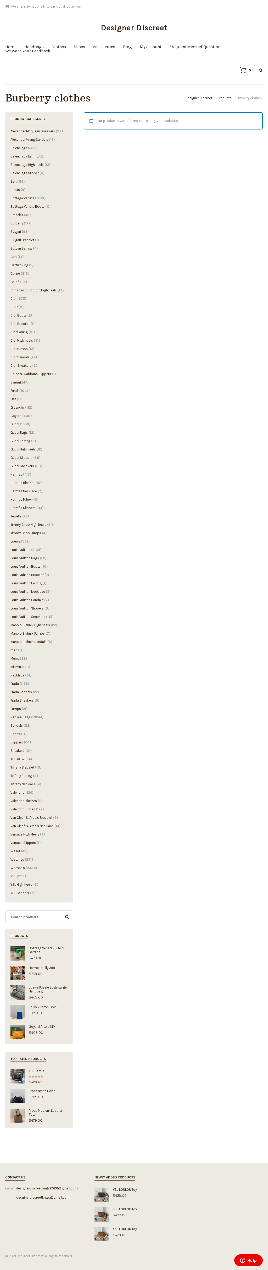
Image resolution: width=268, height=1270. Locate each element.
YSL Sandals (19, 893)
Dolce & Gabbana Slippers (30, 374)
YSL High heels (21, 885)
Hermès (16, 474)
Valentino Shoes (22, 809)
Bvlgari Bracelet (22, 240)
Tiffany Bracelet (22, 767)
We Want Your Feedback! (28, 50)
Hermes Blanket (22, 483)
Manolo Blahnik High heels (30, 625)
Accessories (104, 46)
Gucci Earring (20, 441)
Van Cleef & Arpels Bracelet (31, 818)
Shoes (79, 46)
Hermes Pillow (20, 499)
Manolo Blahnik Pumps (27, 633)
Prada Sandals (21, 692)
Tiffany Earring (21, 776)
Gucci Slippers (21, 458)
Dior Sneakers (20, 366)
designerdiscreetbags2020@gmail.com (47, 1188)
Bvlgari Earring (21, 248)
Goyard (15, 416)
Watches (17, 859)
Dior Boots (18, 315)
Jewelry (15, 516)
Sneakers (17, 751)
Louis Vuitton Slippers (27, 608)
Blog (127, 46)
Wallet (15, 851)
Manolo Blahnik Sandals (28, 642)
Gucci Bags (19, 432)
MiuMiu (15, 667)
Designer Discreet (134, 27)
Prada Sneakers (22, 700)
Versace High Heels (24, 834)
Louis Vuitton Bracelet (27, 575)
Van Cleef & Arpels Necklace (32, 826)
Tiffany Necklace (23, 784)
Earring (15, 382)
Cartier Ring (19, 265)
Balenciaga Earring (24, 156)
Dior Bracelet (20, 324)
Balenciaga (18, 148)
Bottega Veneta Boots (27, 206)
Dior (13, 299)
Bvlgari (15, 232)
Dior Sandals (20, 357)
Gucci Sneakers (22, 466)
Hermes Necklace (23, 491)
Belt (13, 181)
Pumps (15, 709)
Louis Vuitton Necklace (27, 592)
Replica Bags (20, 717)
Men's (14, 659)
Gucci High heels (23, 449)
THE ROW (17, 759)
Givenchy (17, 407)
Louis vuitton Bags (24, 558)
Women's (17, 868)
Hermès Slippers (23, 508)
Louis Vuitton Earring (26, 583)
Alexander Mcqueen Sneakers (32, 131)
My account (150, 46)
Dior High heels (21, 340)
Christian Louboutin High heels (33, 290)
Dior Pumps (19, 349)
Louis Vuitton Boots (25, 566)
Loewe (15, 541)
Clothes (59, 46)
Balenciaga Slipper (24, 173)
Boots (15, 190)
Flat (13, 399)
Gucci (14, 424)
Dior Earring (19, 332)
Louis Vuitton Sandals (26, 600)
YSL (13, 876)
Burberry (16, 223)
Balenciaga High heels (27, 165)
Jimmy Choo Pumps (25, 533)
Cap (13, 257)
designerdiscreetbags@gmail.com (37, 1197)
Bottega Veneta (22, 198)
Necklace (17, 675)
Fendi (14, 391)
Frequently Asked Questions (195, 46)
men (13, 650)
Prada (14, 684)
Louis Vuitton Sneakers (27, 617)
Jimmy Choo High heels (28, 525)
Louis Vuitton (20, 550)
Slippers (16, 742)
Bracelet (16, 215)
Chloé (14, 282)
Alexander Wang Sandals (29, 140)
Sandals (16, 725)
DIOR (14, 307)
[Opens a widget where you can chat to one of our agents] (248, 1260)
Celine (15, 273)
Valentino (17, 792)
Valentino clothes (23, 801)
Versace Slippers (23, 843)
